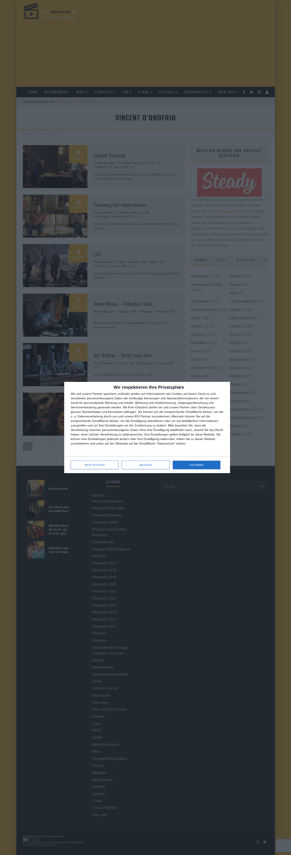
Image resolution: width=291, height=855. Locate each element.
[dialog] (147, 427)
